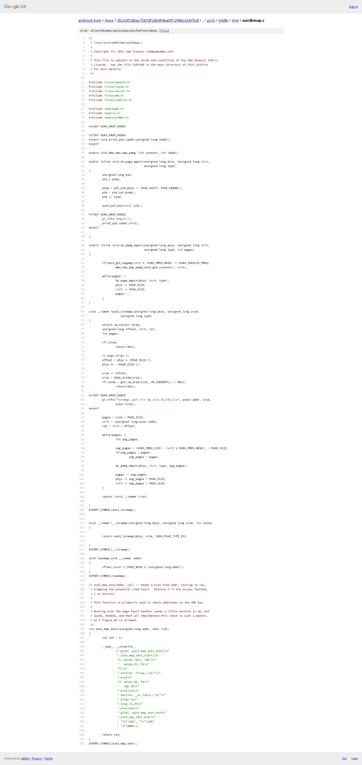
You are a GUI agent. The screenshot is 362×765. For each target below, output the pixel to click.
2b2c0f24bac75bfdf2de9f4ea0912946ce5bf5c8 (158, 20)
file (164, 31)
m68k (223, 20)
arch (211, 20)
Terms (48, 758)
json (354, 758)
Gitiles (25, 758)
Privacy (36, 758)
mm (235, 20)
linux (109, 20)
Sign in (353, 7)
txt (344, 758)
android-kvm (89, 20)
